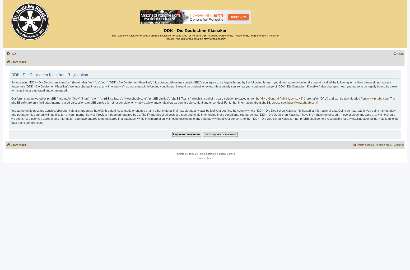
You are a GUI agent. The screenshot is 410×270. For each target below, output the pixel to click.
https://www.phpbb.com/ (302, 102)
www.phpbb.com (378, 98)
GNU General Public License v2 (281, 98)
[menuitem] (11, 54)
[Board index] (30, 20)
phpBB (192, 153)
